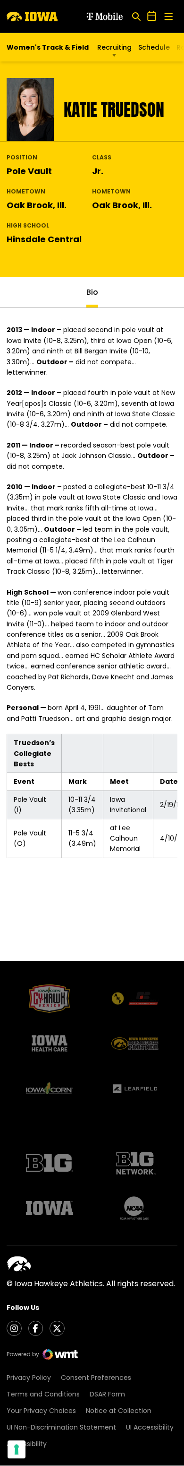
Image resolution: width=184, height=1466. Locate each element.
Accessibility (27, 1443)
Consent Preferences (96, 1377)
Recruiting (114, 47)
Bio (92, 292)
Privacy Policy (29, 1377)
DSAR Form (107, 1394)
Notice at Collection (118, 1410)
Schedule (154, 47)
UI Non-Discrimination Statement (61, 1427)
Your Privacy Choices (41, 1410)
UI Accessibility (150, 1427)
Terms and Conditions (43, 1394)
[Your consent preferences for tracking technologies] (16, 1449)
